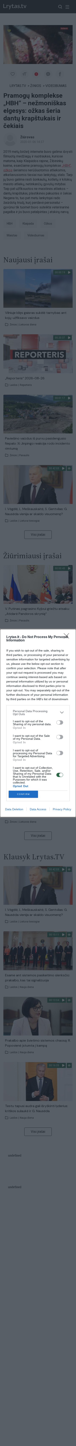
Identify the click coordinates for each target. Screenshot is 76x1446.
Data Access (38, 809)
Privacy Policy (62, 809)
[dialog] (38, 723)
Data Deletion (14, 809)
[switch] (59, 722)
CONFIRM (23, 794)
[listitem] (38, 713)
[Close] (68, 637)
